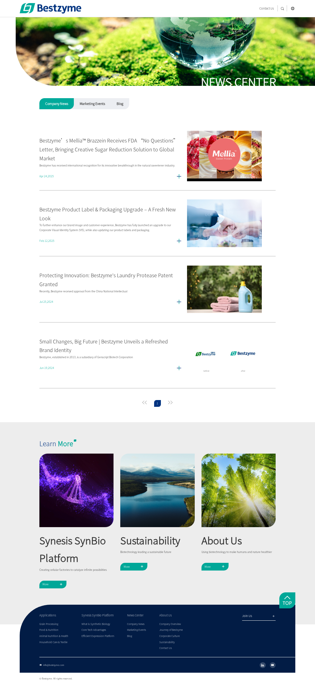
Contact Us (266, 8)
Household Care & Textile (53, 642)
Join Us (259, 616)
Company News (56, 103)
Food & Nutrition (48, 630)
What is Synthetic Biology (96, 624)
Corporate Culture (169, 636)
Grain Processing (48, 624)
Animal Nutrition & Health (53, 636)
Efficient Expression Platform (98, 636)
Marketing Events (92, 103)
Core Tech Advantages (94, 630)
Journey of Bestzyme (171, 630)
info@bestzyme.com (51, 665)
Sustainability (167, 642)
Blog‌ (120, 103)
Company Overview (170, 624)
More (52, 584)
